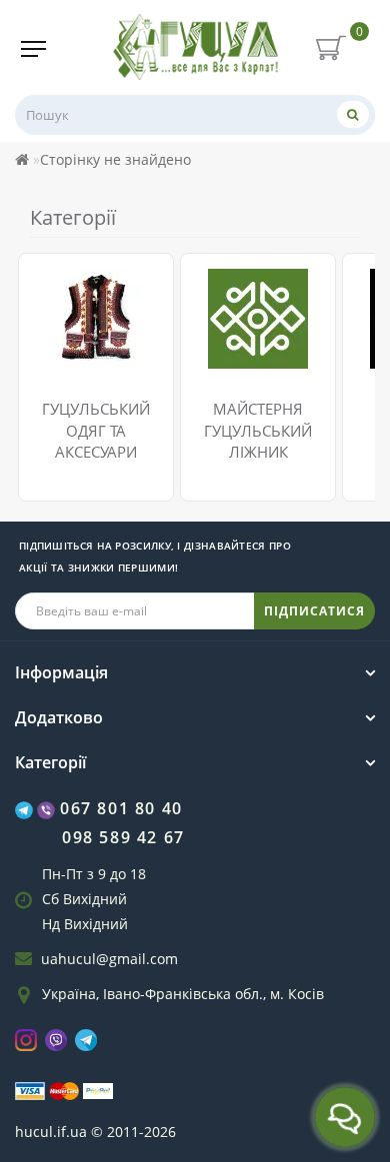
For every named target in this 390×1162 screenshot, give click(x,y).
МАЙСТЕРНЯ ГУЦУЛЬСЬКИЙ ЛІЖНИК (258, 430)
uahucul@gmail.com (109, 958)
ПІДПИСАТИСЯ (314, 610)
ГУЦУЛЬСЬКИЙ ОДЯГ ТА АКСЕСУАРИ (96, 430)
